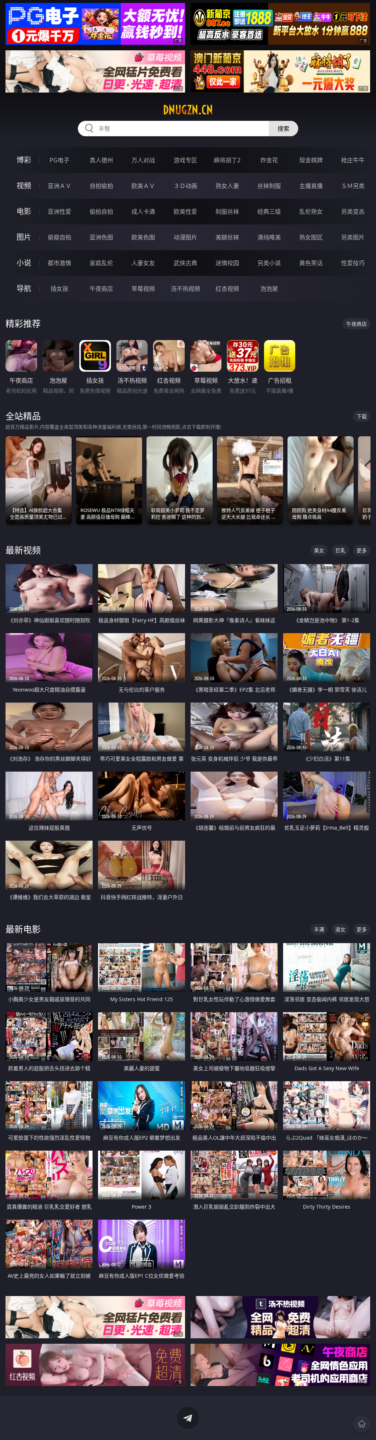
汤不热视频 (185, 289)
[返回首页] (361, 1424)
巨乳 (340, 550)
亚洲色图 (101, 237)
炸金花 (269, 160)
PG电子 (59, 160)
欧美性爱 (185, 211)
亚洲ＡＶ (59, 186)
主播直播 (311, 186)
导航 (24, 288)
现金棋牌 (311, 160)
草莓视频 (143, 289)
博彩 (24, 160)
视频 (24, 186)
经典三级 (269, 211)
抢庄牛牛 (353, 160)
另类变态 (353, 211)
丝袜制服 (269, 186)
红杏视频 (227, 289)
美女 (319, 550)
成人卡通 (143, 211)
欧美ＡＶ (143, 186)
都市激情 (59, 263)
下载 (362, 416)
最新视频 (23, 550)
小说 (24, 263)
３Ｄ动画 (185, 186)
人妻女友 (143, 263)
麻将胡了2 (227, 160)
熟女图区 (311, 237)
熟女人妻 (227, 186)
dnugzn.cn (188, 109)
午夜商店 (101, 289)
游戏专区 (185, 160)
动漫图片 (185, 237)
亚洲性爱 (59, 211)
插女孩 (59, 289)
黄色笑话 (311, 263)
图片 (24, 237)
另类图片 (353, 237)
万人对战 (143, 160)
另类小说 (269, 263)
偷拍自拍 (101, 211)
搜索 (283, 128)
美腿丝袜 (227, 237)
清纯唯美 (269, 237)
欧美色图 (143, 237)
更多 (362, 550)
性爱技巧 (353, 263)
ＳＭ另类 (353, 186)
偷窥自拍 (59, 237)
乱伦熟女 (311, 211)
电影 (24, 211)
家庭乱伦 (101, 263)
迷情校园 (227, 263)
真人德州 (101, 160)
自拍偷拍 (101, 186)
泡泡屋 (269, 289)
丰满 (319, 929)
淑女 (340, 929)
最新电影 (23, 929)
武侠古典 (185, 263)
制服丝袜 (227, 211)
